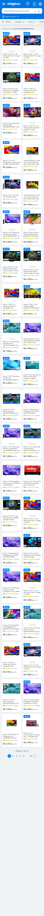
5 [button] (23, 756)
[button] (35, 11)
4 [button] (20, 756)
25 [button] (31, 756)
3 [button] (16, 756)
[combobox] (22, 11)
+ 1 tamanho (32, 123)
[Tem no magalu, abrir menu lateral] (4, 4)
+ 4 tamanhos (11, 51)
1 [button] (9, 756)
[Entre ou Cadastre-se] (40, 4)
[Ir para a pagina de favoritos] (28, 4)
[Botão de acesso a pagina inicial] (15, 4)
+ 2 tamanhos (32, 51)
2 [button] (13, 756)
